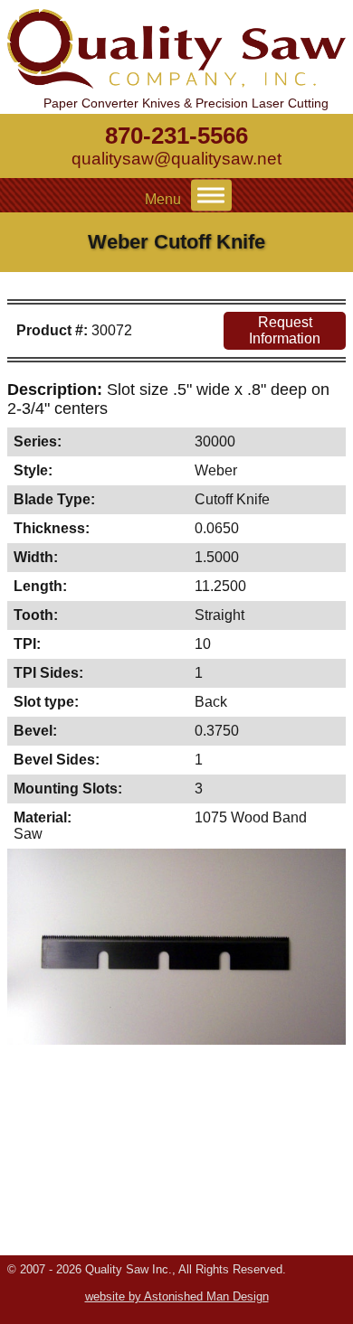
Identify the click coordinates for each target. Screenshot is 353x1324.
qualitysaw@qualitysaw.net (176, 158)
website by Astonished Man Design (177, 1296)
